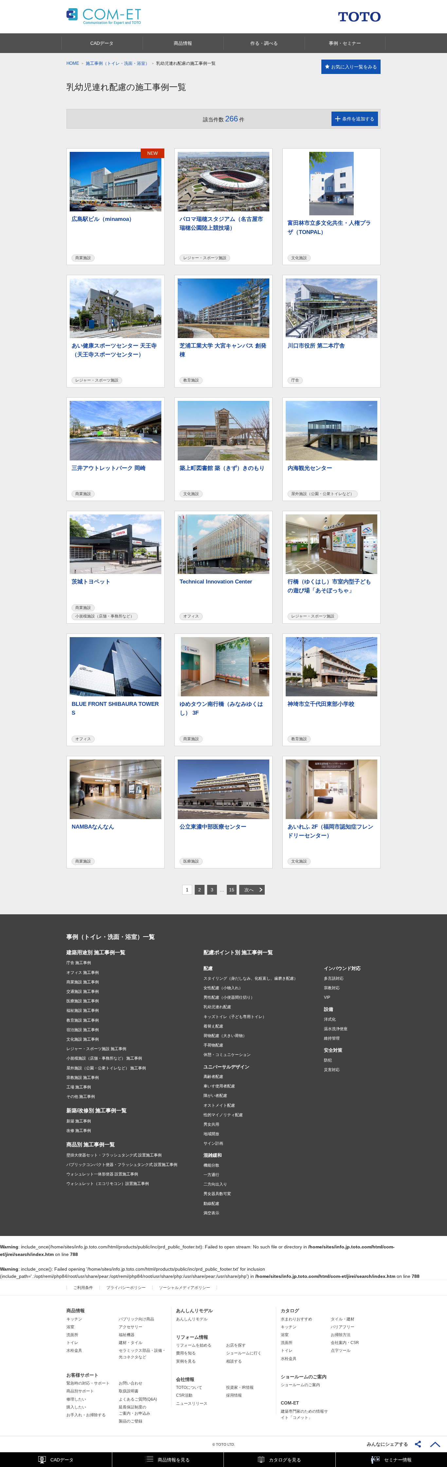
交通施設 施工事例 (82, 991)
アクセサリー (130, 1327)
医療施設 (191, 861)
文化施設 (299, 258)
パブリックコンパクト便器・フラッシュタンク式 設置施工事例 (121, 1164)
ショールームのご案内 (304, 1376)
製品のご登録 (130, 1421)
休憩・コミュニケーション (227, 1054)
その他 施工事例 (80, 1096)
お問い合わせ (130, 1383)
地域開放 (211, 1134)
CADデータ (62, 1459)
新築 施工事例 (78, 1121)
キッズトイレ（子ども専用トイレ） (235, 1016)
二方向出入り (215, 1184)
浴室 (70, 1327)
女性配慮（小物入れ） (223, 988)
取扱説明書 (128, 1391)
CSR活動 (184, 1395)
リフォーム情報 (192, 1337)
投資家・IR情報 (240, 1387)
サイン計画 (213, 1143)
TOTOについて (189, 1387)
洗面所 (72, 1335)
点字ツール (340, 1350)
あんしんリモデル (194, 1310)
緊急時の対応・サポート (88, 1383)
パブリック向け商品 (136, 1319)
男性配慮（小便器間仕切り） (229, 997)
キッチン (74, 1319)
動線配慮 (211, 1203)
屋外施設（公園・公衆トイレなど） (322, 494)
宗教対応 (332, 988)
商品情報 (75, 1310)
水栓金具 (74, 1350)
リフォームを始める (193, 1345)
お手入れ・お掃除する (86, 1415)
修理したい (76, 1399)
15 (231, 889)
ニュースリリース (191, 1403)
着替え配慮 (213, 1026)
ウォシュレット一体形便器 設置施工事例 (102, 1174)
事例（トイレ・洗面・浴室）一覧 (110, 937)
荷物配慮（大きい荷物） (225, 1035)
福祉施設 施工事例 (82, 1010)
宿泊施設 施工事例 (82, 1030)
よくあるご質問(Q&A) (138, 1399)
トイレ (72, 1342)
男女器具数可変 (217, 1193)
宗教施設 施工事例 (82, 1077)
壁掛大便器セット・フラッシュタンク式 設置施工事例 (114, 1155)
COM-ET (290, 1402)
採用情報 (234, 1395)
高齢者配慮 (213, 1076)
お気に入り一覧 (354, 66)
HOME (72, 63)
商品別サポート (80, 1391)
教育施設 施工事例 (82, 1020)
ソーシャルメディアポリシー (184, 1287)
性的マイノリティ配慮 (223, 1115)
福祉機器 (126, 1335)
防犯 (328, 1060)
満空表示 (211, 1213)
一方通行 (211, 1174)
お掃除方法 (340, 1335)
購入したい (76, 1407)
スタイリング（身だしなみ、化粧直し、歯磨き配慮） (251, 978)
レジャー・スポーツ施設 (204, 258)
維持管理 (332, 1038)
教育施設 (191, 380)
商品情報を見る (174, 1459)
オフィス (191, 616)
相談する (234, 1361)
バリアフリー (342, 1327)
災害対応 (332, 1069)
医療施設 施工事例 (82, 1001)
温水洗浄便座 (336, 1029)
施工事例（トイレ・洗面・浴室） (118, 63)
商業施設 (83, 258)
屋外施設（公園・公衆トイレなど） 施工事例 (106, 1068)
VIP (327, 997)
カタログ (290, 1310)
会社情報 (185, 1379)
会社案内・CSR (345, 1342)
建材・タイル (130, 1342)
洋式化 (330, 1019)
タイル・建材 (342, 1319)
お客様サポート (82, 1375)
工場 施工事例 (78, 1087)
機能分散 (211, 1165)
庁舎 (295, 380)
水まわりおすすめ (296, 1319)
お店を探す (236, 1345)
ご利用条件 (83, 1287)
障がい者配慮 (215, 1095)
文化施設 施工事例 (82, 1039)
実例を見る (186, 1361)
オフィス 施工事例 (82, 972)
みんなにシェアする (387, 1444)
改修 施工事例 (78, 1130)
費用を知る (186, 1353)
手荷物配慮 (213, 1045)
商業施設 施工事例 (82, 982)
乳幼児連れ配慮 (217, 1007)
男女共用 (211, 1124)
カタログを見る (285, 1459)
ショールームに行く (243, 1353)
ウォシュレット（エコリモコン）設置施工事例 (107, 1183)
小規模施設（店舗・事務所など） (104, 616)
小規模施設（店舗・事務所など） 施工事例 (104, 1058)
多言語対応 (334, 978)
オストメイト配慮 (219, 1105)
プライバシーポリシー (126, 1287)
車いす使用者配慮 (219, 1086)
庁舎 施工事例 (78, 962)
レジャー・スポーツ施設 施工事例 (96, 1049)
